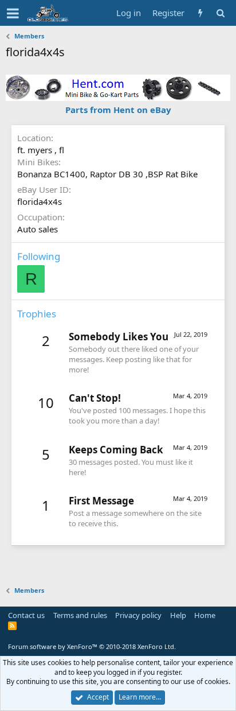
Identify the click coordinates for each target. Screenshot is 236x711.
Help (178, 615)
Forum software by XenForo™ (92, 646)
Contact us (26, 615)
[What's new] (200, 13)
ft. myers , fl (40, 150)
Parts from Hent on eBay (118, 109)
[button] (12, 13)
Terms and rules (80, 615)
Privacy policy (138, 615)
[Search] (220, 13)
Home (204, 615)
